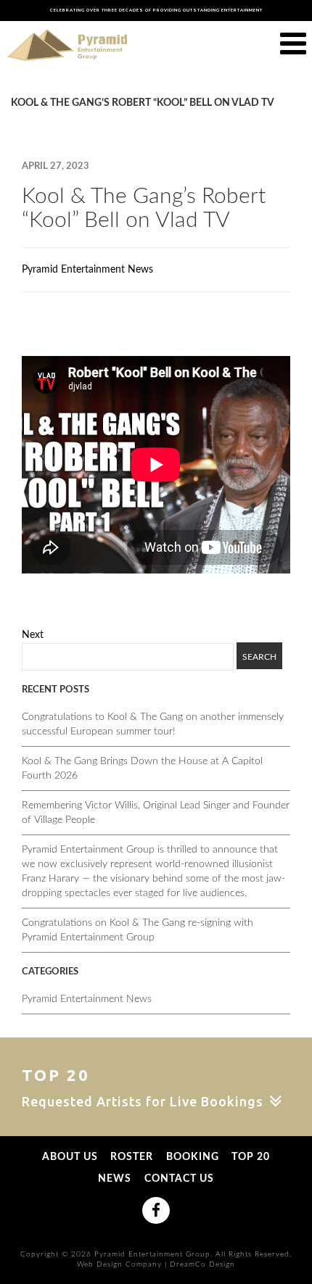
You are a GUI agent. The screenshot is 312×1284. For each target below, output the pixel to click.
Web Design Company (119, 1264)
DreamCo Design (202, 1264)
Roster (131, 1158)
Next (33, 635)
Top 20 (250, 1158)
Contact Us (179, 1179)
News (114, 1179)
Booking (192, 1158)
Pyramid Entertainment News (87, 270)
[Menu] (293, 44)
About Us (70, 1158)
